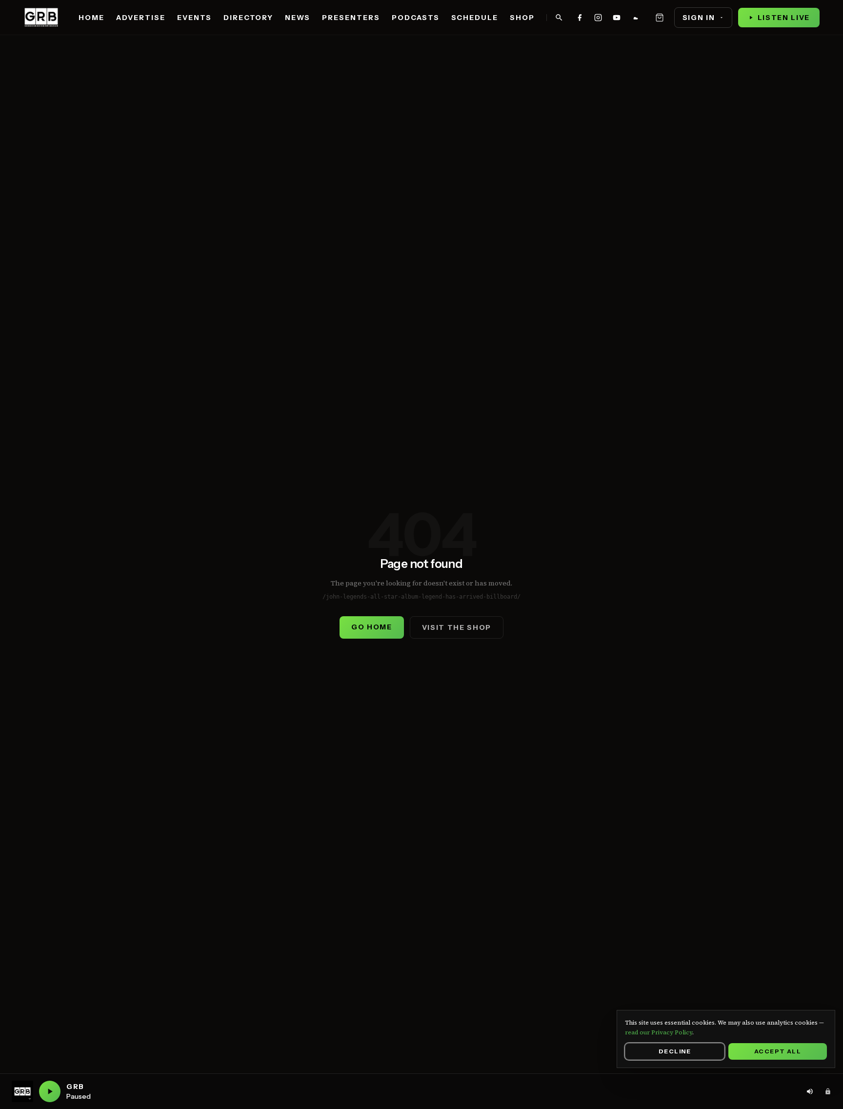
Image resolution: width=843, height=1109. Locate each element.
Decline (675, 1051)
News (297, 17)
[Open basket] (659, 17)
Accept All (777, 1051)
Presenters (351, 17)
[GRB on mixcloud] (635, 17)
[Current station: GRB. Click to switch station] (22, 1091)
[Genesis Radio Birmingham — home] (41, 17)
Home (91, 17)
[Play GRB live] (49, 1091)
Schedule (475, 17)
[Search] (559, 17)
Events (194, 17)
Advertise (140, 17)
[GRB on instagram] (598, 17)
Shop (522, 17)
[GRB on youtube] (616, 17)
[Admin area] (827, 1091)
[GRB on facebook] (579, 17)
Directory (248, 17)
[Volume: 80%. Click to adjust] (810, 1091)
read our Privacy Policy (658, 1032)
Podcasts (416, 17)
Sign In (698, 17)
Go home (371, 627)
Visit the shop (457, 627)
